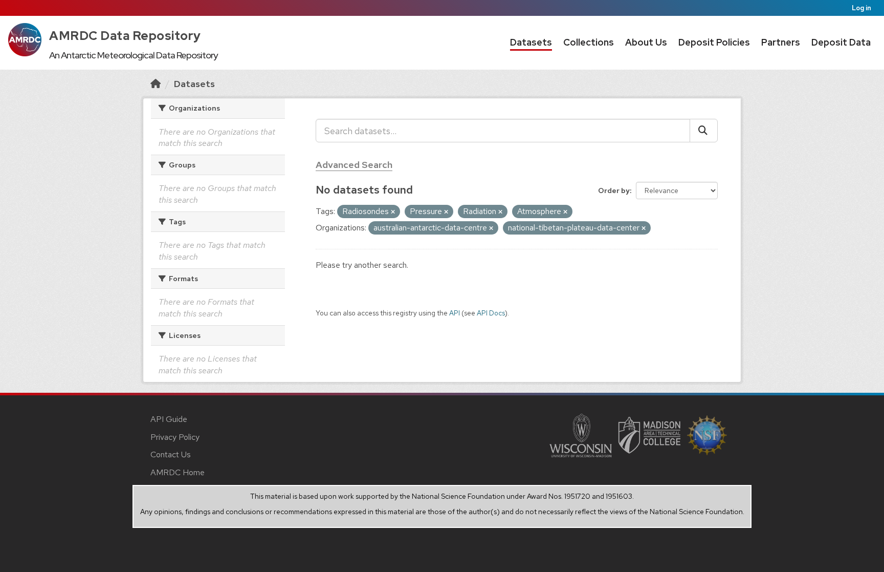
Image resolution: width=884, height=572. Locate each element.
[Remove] (393, 212)
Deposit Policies (714, 42)
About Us (646, 42)
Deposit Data (841, 42)
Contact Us (170, 454)
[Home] (155, 84)
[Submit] (704, 130)
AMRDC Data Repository (125, 36)
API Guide (168, 419)
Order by (614, 190)
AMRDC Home (177, 472)
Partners (780, 42)
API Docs (491, 312)
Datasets (531, 42)
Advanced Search (354, 165)
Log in (861, 8)
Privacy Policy (175, 437)
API (454, 312)
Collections (588, 42)
